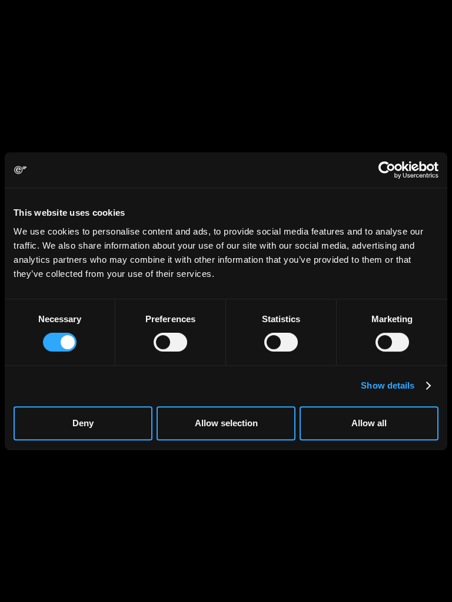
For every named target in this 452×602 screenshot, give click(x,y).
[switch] (170, 342)
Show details (387, 385)
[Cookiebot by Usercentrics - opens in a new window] (386, 170)
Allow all (369, 423)
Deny (83, 423)
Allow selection (226, 423)
